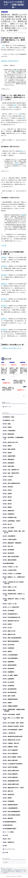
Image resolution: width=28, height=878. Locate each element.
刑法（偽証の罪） (9, 791)
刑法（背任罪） (8, 490)
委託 (3, 45)
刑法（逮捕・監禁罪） (10, 695)
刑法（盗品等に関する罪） (11, 442)
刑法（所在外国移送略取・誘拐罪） (13, 729)
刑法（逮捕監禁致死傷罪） (11, 699)
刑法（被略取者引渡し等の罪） (12, 739)
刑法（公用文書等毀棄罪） (11, 654)
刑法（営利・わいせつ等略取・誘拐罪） (13, 718)
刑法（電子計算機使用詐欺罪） (12, 483)
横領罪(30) (4, 283)
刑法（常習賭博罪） (9, 801)
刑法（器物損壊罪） (9, 661)
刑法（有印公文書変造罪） (11, 753)
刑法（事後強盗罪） (9, 462)
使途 (20, 114)
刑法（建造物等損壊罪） (10, 665)
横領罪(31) (4, 299)
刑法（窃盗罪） (8, 427)
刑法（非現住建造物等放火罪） (12, 617)
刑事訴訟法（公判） (9, 420)
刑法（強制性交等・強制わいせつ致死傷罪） (14, 599)
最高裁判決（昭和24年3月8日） (10, 61)
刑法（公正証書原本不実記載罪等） (13, 763)
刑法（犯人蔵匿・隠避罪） (11, 675)
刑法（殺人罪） (8, 524)
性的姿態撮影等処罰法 (10, 828)
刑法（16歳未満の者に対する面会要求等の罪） (14, 582)
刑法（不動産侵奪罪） (10, 430)
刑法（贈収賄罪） (9, 818)
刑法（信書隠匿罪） (9, 672)
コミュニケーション (9, 849)
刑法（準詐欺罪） (9, 486)
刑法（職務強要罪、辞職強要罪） (13, 543)
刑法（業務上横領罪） (10, 449)
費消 (21, 151)
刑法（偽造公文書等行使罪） (12, 770)
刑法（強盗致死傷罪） (10, 456)
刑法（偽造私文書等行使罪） (12, 784)
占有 (16, 71)
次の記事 (3, 245)
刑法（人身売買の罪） (10, 733)
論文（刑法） (7, 838)
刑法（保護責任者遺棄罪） (11, 706)
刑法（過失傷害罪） (9, 549)
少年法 (6, 835)
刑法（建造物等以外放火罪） (12, 620)
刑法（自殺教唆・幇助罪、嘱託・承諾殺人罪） (14, 531)
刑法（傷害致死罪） (9, 510)
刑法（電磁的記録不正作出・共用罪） (14, 787)
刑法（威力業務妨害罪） (10, 692)
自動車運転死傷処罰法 (10, 821)
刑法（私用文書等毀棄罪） (11, 658)
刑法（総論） (7, 423)
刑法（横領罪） (4, 11)
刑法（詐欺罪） (8, 480)
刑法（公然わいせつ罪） (10, 603)
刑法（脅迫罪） (8, 497)
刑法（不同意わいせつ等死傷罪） (13, 573)
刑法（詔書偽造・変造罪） (11, 746)
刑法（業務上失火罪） (10, 631)
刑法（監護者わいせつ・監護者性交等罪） (14, 577)
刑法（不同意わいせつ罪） (11, 566)
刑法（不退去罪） (9, 476)
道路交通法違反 (8, 825)
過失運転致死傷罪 (9, 563)
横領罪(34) (4, 329)
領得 (15, 105)
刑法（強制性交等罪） (10, 590)
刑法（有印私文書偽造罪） (11, 774)
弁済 (13, 107)
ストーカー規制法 (9, 832)
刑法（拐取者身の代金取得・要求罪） (14, 726)
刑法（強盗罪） (8, 452)
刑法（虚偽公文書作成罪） (11, 760)
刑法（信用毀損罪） (9, 685)
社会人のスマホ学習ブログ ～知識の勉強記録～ (14, 4)
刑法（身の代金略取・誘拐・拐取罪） (14, 722)
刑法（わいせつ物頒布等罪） (12, 607)
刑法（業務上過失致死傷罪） (12, 556)
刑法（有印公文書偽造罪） (11, 750)
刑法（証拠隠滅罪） (9, 678)
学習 (5, 845)
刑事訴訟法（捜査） (9, 417)
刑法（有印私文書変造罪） (11, 777)
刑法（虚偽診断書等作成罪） (12, 780)
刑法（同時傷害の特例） (10, 517)
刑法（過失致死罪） (9, 553)
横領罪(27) (4, 257)
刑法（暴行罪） (8, 503)
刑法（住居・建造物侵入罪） (12, 469)
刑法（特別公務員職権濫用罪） (12, 811)
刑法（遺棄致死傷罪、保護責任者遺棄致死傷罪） (14, 710)
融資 (23, 215)
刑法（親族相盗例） (9, 434)
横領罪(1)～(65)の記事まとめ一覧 (11, 348)
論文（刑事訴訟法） (9, 842)
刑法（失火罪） (8, 627)
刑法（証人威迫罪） (9, 682)
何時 (16, 162)
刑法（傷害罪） (8, 507)
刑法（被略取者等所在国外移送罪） (13, 736)
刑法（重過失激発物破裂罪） (12, 641)
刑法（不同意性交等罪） (10, 570)
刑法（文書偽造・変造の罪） (12, 743)
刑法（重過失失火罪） (10, 634)
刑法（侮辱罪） (8, 651)
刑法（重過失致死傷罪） (10, 560)
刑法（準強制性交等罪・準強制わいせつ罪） (14, 594)
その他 (6, 852)
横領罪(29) (4, 275)
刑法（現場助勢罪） (9, 514)
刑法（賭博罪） (8, 797)
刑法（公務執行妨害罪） (10, 539)
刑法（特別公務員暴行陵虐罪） (12, 815)
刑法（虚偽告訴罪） (9, 794)
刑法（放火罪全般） (9, 644)
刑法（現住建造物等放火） (11, 614)
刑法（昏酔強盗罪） (9, 459)
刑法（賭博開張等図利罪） (11, 804)
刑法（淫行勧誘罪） (9, 610)
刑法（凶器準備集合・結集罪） (12, 520)
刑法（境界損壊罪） (9, 668)
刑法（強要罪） (8, 500)
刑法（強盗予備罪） (9, 466)
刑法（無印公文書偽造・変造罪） (13, 757)
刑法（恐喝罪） (8, 493)
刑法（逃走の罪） (9, 546)
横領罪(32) (4, 305)
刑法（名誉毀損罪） (9, 648)
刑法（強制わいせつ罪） (10, 587)
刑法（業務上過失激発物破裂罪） (13, 637)
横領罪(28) (4, 266)
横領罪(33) (4, 318)
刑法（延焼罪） (8, 624)
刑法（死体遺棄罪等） (10, 536)
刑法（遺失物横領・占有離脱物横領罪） (13, 438)
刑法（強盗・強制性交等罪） (12, 473)
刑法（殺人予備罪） (9, 527)
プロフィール (7, 406)
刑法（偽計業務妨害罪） (10, 689)
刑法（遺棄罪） (8, 702)
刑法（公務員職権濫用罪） (11, 808)
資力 (17, 164)
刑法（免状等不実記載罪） (11, 767)
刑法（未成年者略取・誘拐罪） (12, 714)
